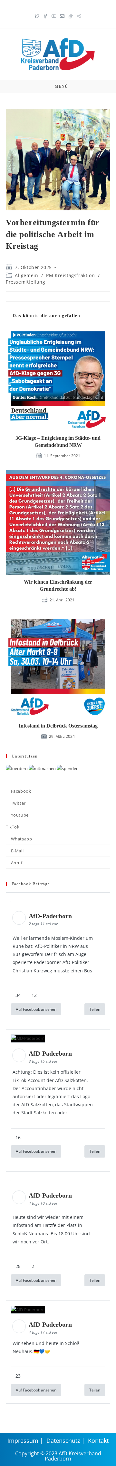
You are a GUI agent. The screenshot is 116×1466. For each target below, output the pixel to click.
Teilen (94, 1009)
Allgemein (26, 275)
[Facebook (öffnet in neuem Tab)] (45, 15)
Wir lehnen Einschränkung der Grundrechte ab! (58, 585)
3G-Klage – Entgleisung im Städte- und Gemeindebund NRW (58, 441)
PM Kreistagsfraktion (70, 275)
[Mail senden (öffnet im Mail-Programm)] (62, 15)
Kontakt (98, 1440)
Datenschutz (63, 1440)
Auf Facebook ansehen (36, 1009)
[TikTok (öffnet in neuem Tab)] (70, 15)
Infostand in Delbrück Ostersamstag (58, 725)
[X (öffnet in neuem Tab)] (37, 15)
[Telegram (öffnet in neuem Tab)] (79, 15)
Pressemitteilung (25, 282)
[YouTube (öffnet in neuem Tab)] (54, 15)
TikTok (13, 827)
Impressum (22, 1440)
